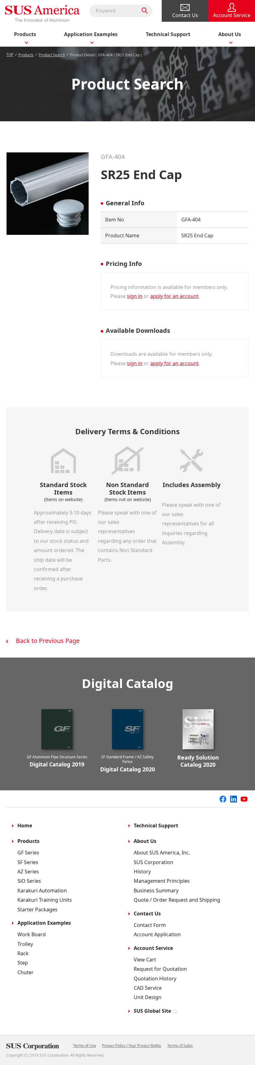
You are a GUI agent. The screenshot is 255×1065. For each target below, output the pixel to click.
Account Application (157, 934)
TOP (9, 54)
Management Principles (162, 880)
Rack (23, 953)
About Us (145, 841)
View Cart (145, 959)
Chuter (25, 972)
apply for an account (174, 296)
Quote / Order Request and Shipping (177, 899)
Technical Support (168, 34)
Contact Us (147, 913)
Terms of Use (84, 1045)
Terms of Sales (180, 1045)
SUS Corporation (153, 862)
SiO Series (29, 880)
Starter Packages (37, 909)
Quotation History (155, 978)
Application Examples (44, 922)
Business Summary (156, 890)
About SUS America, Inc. (162, 852)
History (142, 871)
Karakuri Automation (42, 890)
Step (22, 962)
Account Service (153, 948)
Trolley (25, 944)
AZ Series (28, 871)
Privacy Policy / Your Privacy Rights (131, 1045)
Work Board (31, 934)
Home (24, 825)
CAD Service (148, 987)
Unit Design (147, 997)
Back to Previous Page (48, 640)
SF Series (27, 862)
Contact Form (150, 925)
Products (26, 55)
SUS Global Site (152, 1010)
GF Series (28, 852)
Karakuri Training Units (44, 899)
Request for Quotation (160, 968)
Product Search (52, 55)
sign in (134, 296)
